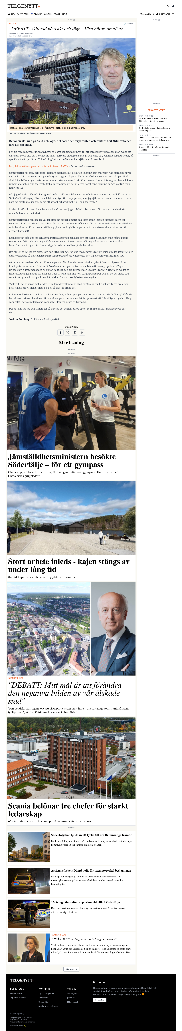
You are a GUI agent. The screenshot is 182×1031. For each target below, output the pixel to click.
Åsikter (48, 14)
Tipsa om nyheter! (46, 993)
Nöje (64, 14)
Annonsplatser (16, 993)
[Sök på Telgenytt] (168, 5)
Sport (57, 14)
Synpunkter (44, 1002)
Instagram (72, 993)
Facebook (73, 1002)
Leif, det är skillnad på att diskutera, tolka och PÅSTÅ (38, 166)
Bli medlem (99, 1000)
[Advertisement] (156, 61)
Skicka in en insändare (48, 1006)
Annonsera (43, 998)
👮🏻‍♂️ (36, 14)
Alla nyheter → (71, 969)
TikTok (71, 998)
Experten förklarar (18, 998)
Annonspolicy (17, 1013)
